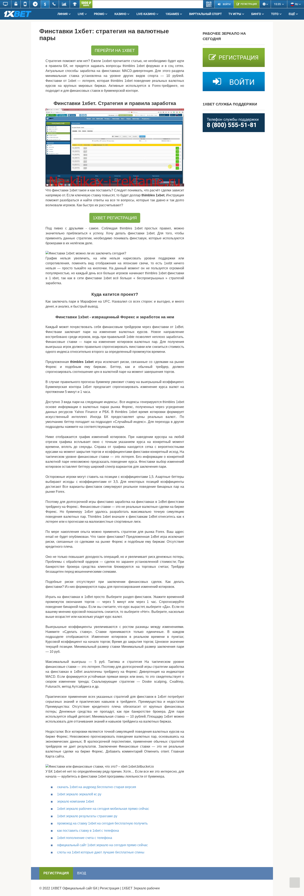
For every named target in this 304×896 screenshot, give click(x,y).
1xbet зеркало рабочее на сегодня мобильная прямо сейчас (103, 808)
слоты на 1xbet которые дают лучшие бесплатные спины (100, 852)
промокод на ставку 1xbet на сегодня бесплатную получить (102, 823)
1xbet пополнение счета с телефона (84, 838)
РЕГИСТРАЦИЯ (56, 873)
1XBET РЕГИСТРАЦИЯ (115, 218)
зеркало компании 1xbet (75, 801)
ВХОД (81, 873)
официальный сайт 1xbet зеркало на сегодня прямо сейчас (102, 845)
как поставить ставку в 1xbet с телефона (88, 830)
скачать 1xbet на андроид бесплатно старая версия (96, 787)
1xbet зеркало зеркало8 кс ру (79, 794)
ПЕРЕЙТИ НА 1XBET (115, 50)
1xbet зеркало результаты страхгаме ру (87, 816)
